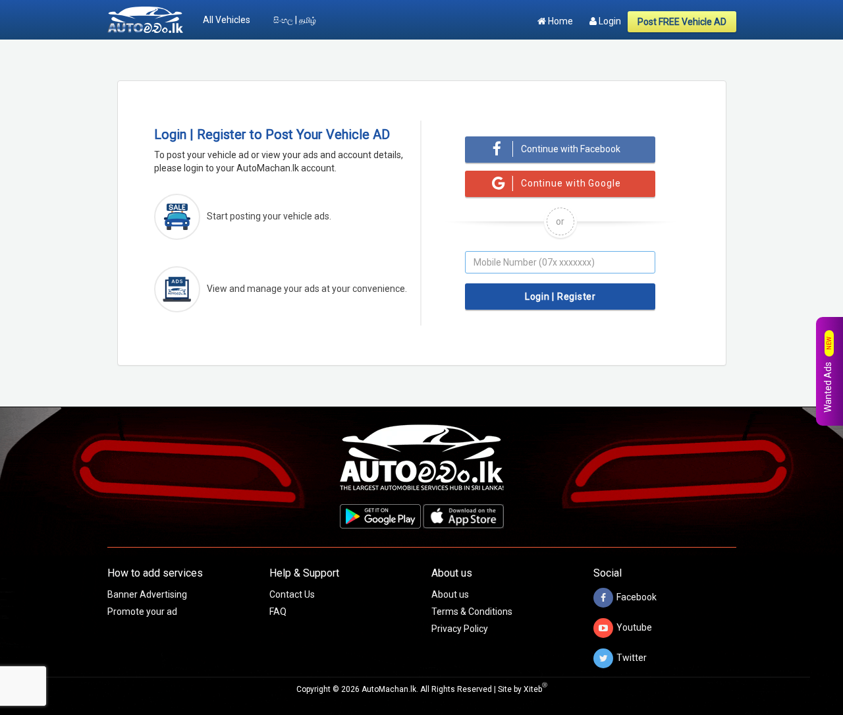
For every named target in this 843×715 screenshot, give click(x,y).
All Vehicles (226, 19)
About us (450, 594)
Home (559, 21)
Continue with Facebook (570, 149)
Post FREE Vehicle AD (682, 21)
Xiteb (535, 689)
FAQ (277, 611)
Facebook (636, 596)
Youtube (634, 626)
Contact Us (292, 594)
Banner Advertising (147, 594)
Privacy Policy (459, 628)
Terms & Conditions (471, 611)
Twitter (631, 657)
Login (609, 21)
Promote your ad (142, 611)
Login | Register (560, 296)
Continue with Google (571, 183)
